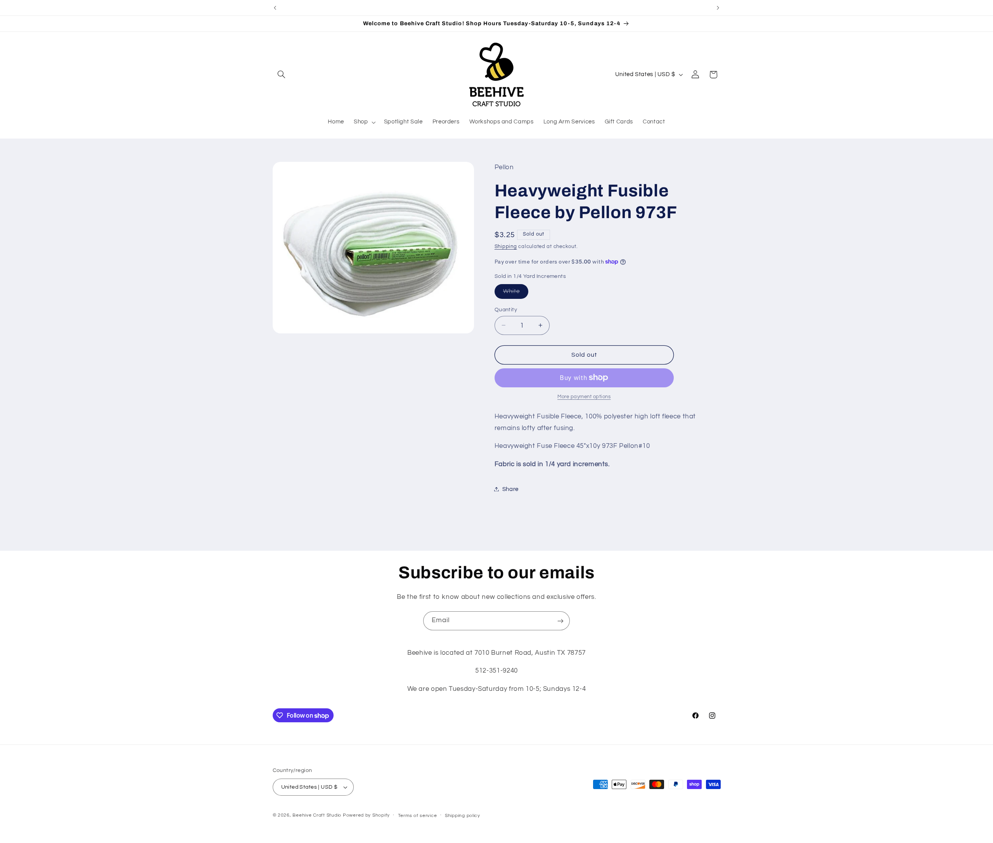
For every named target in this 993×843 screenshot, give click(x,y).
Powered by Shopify (366, 815)
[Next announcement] (718, 8)
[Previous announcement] (275, 8)
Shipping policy (462, 816)
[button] (282, 74)
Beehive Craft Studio (316, 815)
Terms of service (417, 816)
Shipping (506, 246)
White (515, 293)
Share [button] (510, 489)
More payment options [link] (584, 396)
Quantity (506, 309)
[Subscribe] (560, 620)
